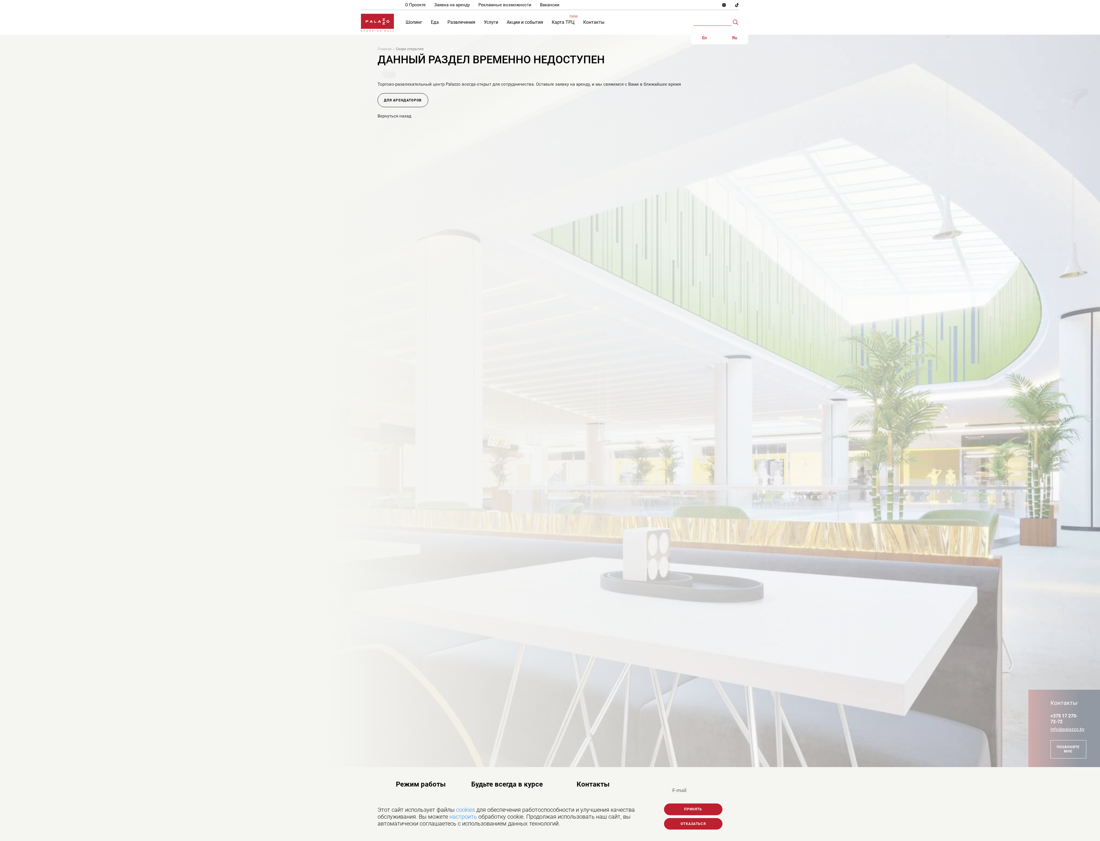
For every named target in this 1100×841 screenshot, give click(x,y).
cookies (465, 809)
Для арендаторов (403, 100)
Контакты (593, 784)
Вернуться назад (394, 116)
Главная (385, 49)
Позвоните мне (1068, 749)
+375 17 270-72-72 (1064, 718)
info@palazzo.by (1064, 729)
